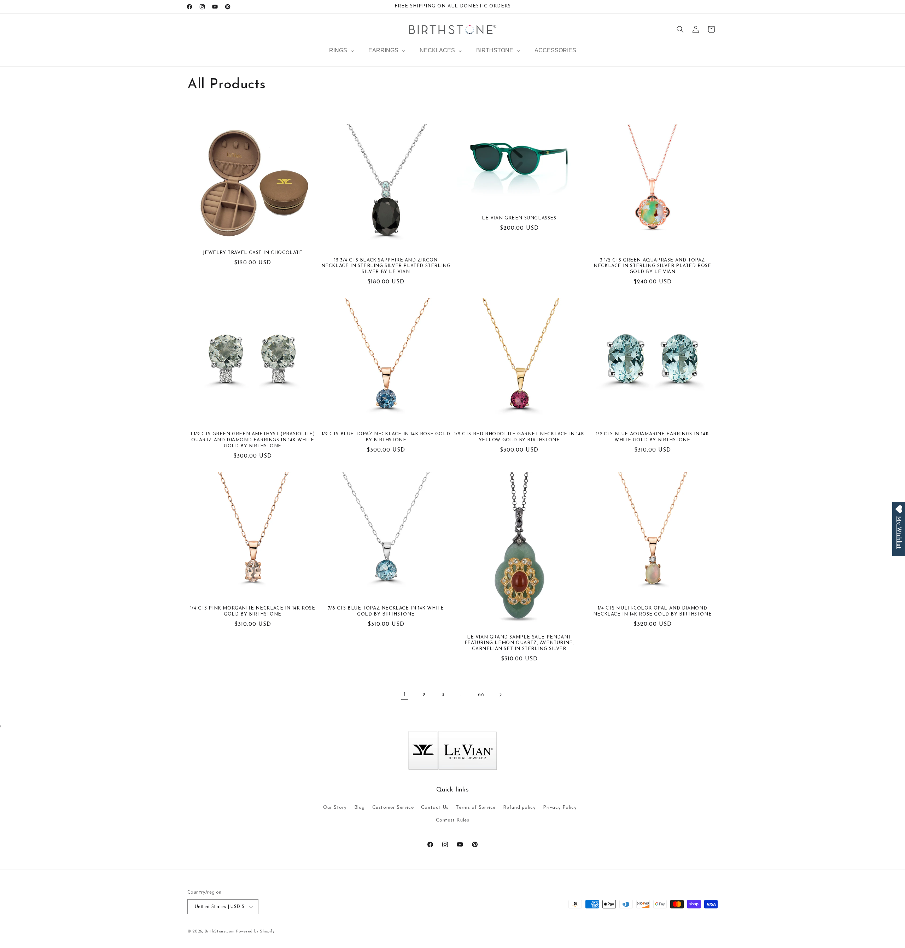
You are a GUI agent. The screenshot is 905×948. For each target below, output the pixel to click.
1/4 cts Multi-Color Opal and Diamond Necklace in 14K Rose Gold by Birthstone (652, 611)
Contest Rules (452, 820)
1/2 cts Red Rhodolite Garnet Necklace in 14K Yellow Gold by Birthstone (519, 437)
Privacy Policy (560, 807)
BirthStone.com (220, 932)
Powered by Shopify (255, 932)
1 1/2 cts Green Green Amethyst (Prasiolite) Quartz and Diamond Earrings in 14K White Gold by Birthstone (253, 440)
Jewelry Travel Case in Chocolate (252, 253)
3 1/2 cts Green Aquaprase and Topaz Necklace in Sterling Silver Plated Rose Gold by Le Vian (652, 266)
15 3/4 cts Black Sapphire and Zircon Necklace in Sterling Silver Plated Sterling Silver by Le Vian (386, 266)
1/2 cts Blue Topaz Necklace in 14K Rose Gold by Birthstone (386, 437)
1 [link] (405, 694)
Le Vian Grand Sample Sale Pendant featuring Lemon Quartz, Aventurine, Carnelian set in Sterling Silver (519, 643)
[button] (680, 29)
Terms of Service (476, 807)
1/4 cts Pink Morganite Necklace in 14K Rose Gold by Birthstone (252, 611)
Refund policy (519, 807)
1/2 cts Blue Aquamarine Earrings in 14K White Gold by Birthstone (652, 437)
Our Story (335, 807)
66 (481, 694)
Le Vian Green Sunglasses (519, 218)
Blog (359, 807)
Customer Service (393, 807)
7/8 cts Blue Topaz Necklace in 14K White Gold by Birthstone (386, 611)
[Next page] (500, 694)
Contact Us (435, 807)
